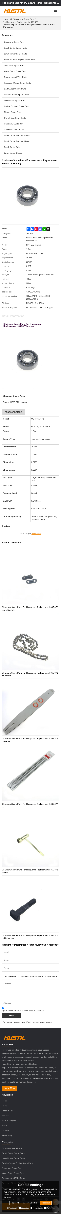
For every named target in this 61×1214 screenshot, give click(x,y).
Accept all (46, 1203)
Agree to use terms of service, (23, 1010)
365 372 (34, 22)
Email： (29, 1022)
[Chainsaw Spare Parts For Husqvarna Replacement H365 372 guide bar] (30, 707)
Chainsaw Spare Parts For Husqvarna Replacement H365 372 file (30, 805)
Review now (36, 534)
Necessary (13, 1208)
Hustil (4, 1106)
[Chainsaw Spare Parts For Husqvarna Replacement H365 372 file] (30, 772)
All (11, 19)
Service (5, 1116)
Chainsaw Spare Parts (24, 19)
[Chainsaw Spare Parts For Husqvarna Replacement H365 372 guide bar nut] (30, 903)
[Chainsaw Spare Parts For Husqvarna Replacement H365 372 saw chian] (30, 641)
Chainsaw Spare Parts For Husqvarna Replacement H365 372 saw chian (30, 674)
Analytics (25, 1208)
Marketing (50, 1208)
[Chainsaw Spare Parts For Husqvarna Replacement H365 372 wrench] (30, 838)
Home (5, 19)
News (4, 1126)
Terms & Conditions (36, 1011)
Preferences (38, 1208)
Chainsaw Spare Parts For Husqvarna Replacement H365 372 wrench (30, 871)
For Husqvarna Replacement (16, 22)
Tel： (5, 1022)
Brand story (7, 1135)
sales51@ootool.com (42, 1022)
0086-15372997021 (16, 1022)
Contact (5, 1131)
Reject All (15, 1203)
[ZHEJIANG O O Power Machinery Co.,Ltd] (14, 10)
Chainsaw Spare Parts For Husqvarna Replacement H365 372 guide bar (30, 739)
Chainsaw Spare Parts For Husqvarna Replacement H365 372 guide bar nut (30, 936)
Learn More (9, 1088)
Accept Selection (30, 1203)
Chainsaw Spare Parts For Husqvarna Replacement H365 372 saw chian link (30, 608)
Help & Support (9, 1121)
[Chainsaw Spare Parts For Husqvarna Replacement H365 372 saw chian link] (30, 575)
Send (11, 1016)
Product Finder (8, 1111)
